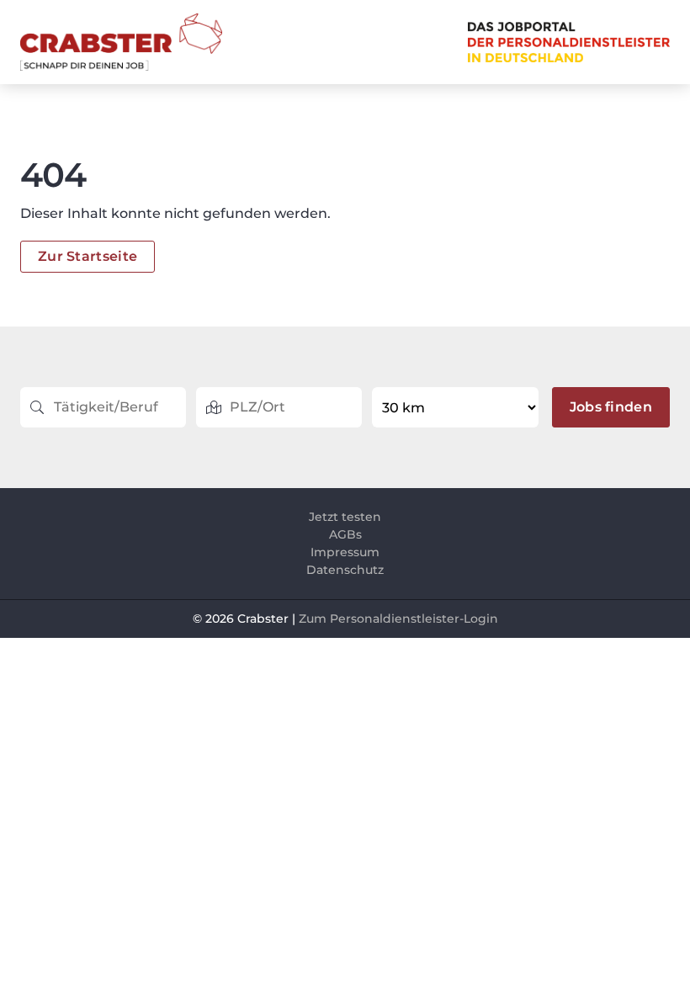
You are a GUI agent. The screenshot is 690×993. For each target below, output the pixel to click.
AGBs (345, 534)
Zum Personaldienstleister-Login (398, 618)
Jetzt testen (345, 516)
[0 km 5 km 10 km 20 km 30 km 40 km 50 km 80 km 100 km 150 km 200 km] (456, 407)
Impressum (345, 552)
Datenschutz (345, 569)
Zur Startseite (87, 256)
